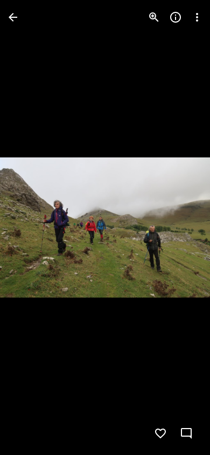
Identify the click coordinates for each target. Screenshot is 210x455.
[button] (30, 227)
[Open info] (175, 17)
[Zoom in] (154, 17)
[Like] (160, 433)
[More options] (197, 17)
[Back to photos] (13, 17)
